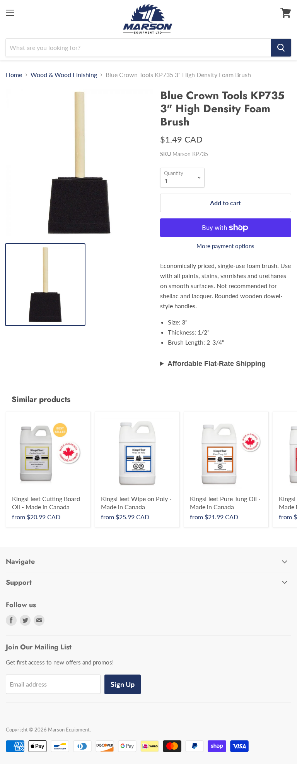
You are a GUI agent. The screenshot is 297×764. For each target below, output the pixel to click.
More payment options (225, 246)
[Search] (281, 48)
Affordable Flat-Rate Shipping (216, 363)
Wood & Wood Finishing (64, 74)
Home (14, 74)
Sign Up (123, 684)
